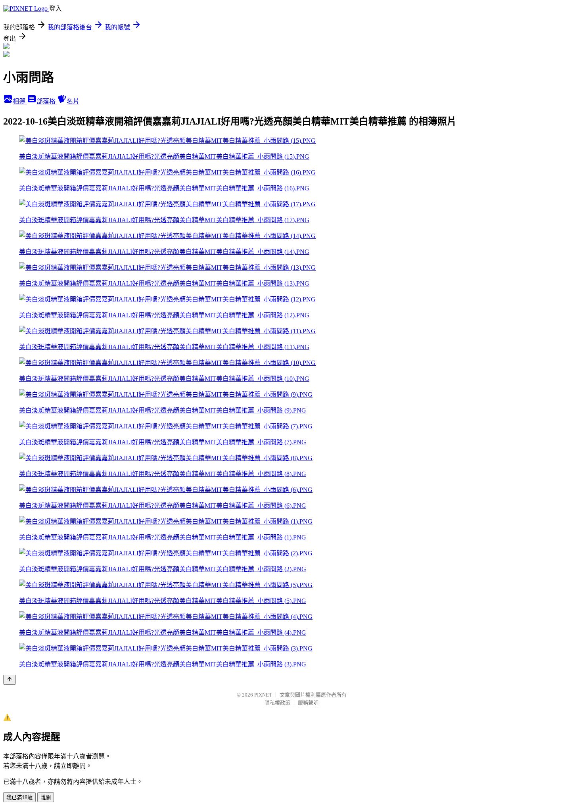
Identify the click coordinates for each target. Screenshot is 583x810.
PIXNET (263, 695)
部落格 (46, 101)
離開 (45, 797)
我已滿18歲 (19, 797)
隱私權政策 (277, 703)
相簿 (20, 101)
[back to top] (9, 680)
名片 (73, 101)
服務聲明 (308, 703)
